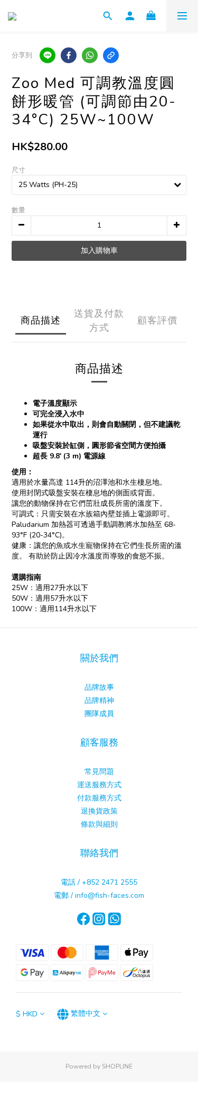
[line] (47, 55)
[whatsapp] (90, 55)
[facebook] (69, 55)
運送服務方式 (99, 785)
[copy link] (111, 55)
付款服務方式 (99, 798)
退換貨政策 (99, 811)
